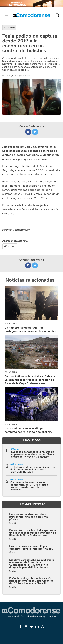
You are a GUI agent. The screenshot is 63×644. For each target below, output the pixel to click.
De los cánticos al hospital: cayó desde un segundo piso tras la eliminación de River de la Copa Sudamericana (30, 380)
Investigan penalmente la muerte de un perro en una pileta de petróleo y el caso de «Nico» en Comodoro (32, 454)
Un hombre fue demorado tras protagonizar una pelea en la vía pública (30, 329)
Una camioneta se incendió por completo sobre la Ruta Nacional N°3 (29, 430)
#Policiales (9, 246)
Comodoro (9, 27)
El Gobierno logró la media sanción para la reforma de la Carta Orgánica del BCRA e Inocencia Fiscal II (31, 581)
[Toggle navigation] (6, 15)
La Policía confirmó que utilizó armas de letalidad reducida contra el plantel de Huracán (32, 469)
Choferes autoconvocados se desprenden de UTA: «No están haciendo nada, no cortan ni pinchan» (29, 486)
